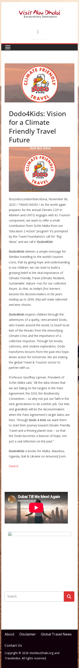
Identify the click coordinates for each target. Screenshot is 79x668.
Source (13, 466)
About (9, 634)
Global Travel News (56, 634)
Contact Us (13, 645)
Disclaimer (27, 634)
